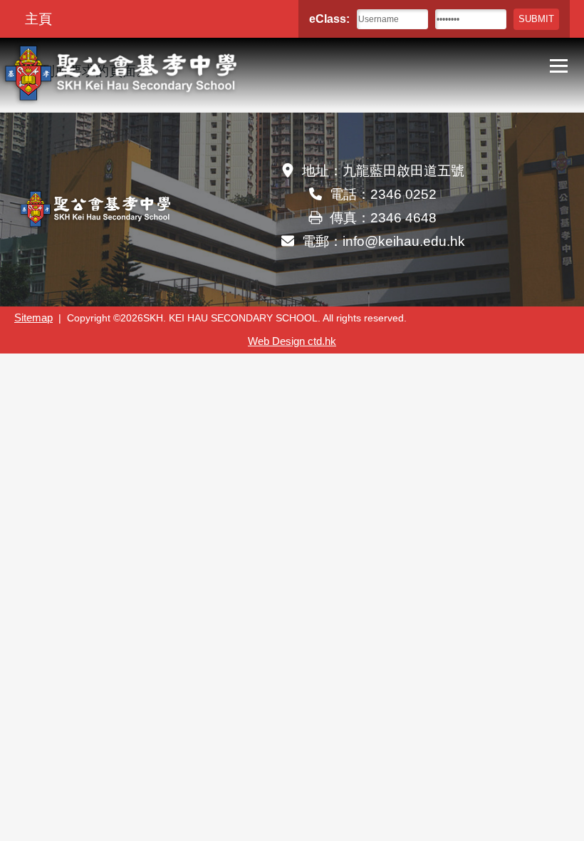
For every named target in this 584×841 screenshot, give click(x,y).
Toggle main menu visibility (559, 65)
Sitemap (33, 318)
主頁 (38, 18)
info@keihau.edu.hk (404, 241)
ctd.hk (292, 341)
